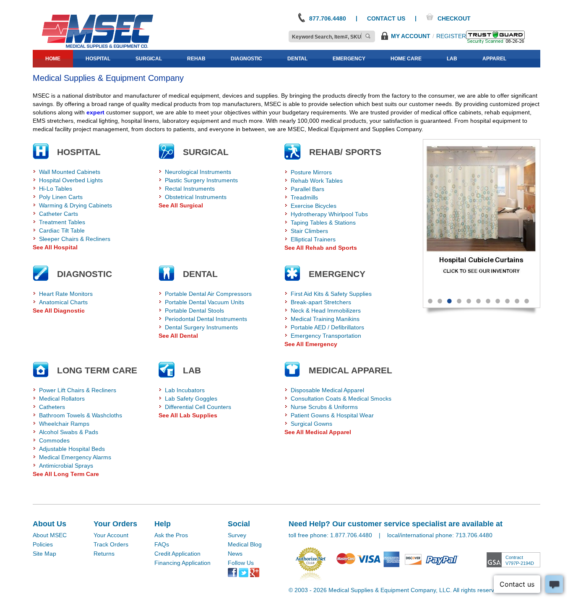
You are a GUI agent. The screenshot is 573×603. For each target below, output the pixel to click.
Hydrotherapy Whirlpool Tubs (329, 214)
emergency (349, 59)
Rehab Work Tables (317, 180)
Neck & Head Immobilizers (326, 310)
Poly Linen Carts (61, 197)
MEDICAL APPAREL (350, 370)
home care (406, 59)
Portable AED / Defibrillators (327, 327)
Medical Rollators (62, 398)
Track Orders (111, 544)
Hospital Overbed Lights (71, 180)
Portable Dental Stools (194, 310)
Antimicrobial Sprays (66, 465)
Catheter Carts (58, 213)
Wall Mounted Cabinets (69, 171)
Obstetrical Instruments (196, 197)
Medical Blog (245, 544)
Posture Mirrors (311, 172)
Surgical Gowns (311, 423)
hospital (98, 59)
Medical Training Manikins (325, 319)
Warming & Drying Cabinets (75, 205)
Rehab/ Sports (345, 152)
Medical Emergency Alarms (75, 457)
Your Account (111, 535)
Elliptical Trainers (313, 239)
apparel (494, 59)
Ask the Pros (171, 535)
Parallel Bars (307, 189)
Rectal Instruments (190, 188)
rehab (196, 59)
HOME (52, 59)
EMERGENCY (337, 274)
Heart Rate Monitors (66, 293)
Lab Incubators (185, 390)
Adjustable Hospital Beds (72, 448)
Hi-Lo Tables (55, 188)
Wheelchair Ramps (64, 423)
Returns (104, 553)
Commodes (54, 440)
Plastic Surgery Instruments (201, 180)
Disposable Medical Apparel (327, 390)
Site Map (44, 553)
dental (297, 59)
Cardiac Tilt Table (62, 230)
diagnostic (246, 59)
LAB (192, 370)
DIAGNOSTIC (84, 274)
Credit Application (177, 553)
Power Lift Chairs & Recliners (77, 390)
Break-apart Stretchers (321, 302)
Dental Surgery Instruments (201, 327)
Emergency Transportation (326, 335)
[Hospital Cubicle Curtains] (481, 215)
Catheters (52, 407)
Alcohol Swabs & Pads (68, 432)
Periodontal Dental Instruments (206, 319)
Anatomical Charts (63, 302)
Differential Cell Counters (198, 407)
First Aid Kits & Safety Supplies (331, 293)
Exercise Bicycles (313, 205)
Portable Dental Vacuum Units (204, 302)
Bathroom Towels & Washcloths (80, 415)
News (235, 553)
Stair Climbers (309, 231)
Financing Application (182, 562)
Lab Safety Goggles (191, 398)
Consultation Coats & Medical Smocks (341, 398)
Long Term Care (97, 370)
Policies (43, 544)
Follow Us (241, 562)
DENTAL (200, 274)
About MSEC (50, 535)
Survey (237, 535)
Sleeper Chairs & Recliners (74, 239)
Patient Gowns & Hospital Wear (332, 415)
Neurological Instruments (198, 171)
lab (452, 59)
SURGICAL (206, 152)
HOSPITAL (79, 152)
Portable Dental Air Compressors (208, 293)
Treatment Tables (62, 222)
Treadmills (304, 197)
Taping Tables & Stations (323, 222)
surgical (148, 59)
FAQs (161, 544)
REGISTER (451, 36)
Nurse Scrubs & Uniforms (324, 407)
